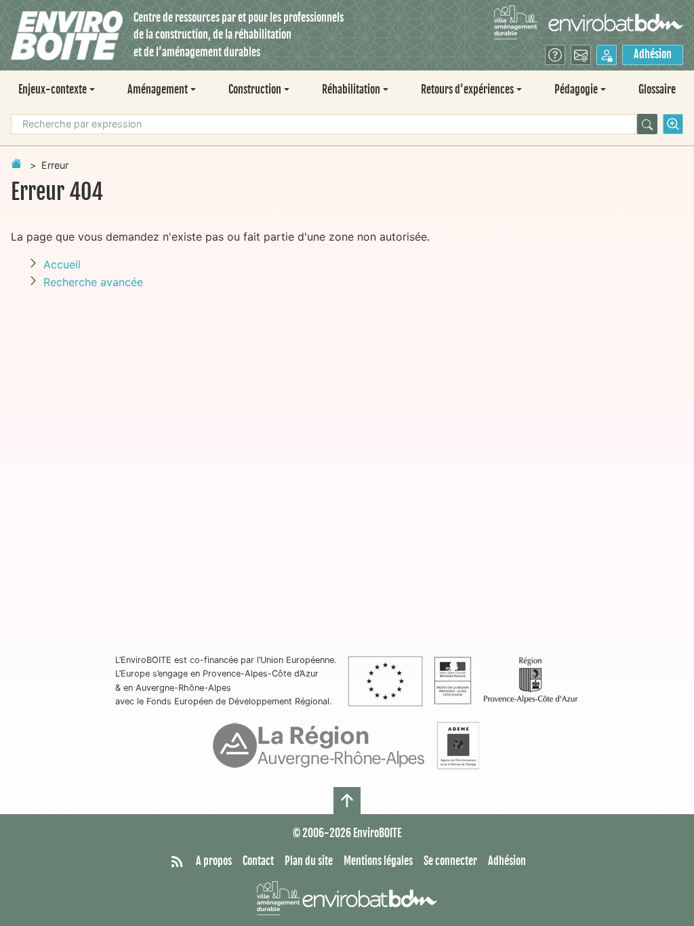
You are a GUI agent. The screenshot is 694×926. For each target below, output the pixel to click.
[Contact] (581, 55)
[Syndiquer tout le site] (177, 861)
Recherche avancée (93, 282)
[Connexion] (606, 55)
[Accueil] (67, 35)
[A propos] (555, 55)
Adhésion (653, 54)
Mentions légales (378, 861)
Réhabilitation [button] (351, 89)
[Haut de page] (347, 800)
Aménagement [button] (157, 89)
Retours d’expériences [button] (467, 89)
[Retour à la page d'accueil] (16, 163)
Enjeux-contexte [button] (52, 89)
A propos (214, 861)
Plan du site (309, 861)
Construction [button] (254, 89)
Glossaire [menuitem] (657, 89)
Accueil (62, 264)
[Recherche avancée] (673, 124)
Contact (258, 861)
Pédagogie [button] (576, 89)
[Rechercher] (647, 124)
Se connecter (450, 861)
